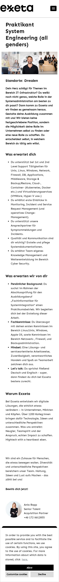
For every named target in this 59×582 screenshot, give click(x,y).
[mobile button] (53, 8)
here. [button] (25, 559)
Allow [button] (29, 567)
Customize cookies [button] (17, 574)
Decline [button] (42, 574)
